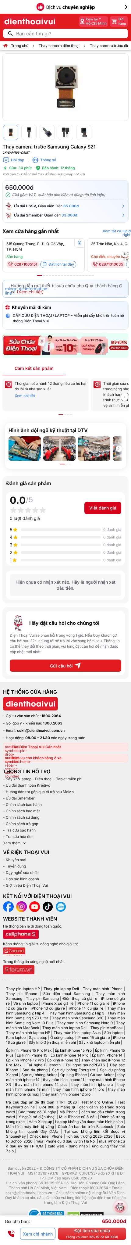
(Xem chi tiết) (30, 291)
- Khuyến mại (14, 859)
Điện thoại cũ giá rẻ (79, 998)
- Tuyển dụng (14, 866)
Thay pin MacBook (106, 1027)
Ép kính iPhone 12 (62, 1060)
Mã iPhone (68, 1112)
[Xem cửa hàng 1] (39, 275)
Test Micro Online (97, 1102)
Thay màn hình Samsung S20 (78, 1018)
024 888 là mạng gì (57, 1107)
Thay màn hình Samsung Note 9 (85, 1023)
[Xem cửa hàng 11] (71, 275)
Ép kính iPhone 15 (32, 1055)
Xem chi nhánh (38, 1233)
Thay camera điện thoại (59, 45)
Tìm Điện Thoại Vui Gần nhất (36, 747)
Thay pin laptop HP (23, 988)
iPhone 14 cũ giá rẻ (86, 1008)
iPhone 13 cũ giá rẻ (48, 1008)
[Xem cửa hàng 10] (68, 275)
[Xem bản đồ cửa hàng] (79, 243)
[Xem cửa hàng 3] (47, 275)
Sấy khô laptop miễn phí (99, 1042)
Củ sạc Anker (102, 1074)
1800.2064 (51, 716)
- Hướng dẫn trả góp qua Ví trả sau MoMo (38, 791)
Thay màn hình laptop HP (28, 1032)
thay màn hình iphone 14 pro (78, 1089)
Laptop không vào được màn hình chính (89, 1121)
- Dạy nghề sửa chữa (21, 872)
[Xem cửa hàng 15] (83, 275)
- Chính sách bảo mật (21, 811)
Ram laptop (16, 1037)
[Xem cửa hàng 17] (89, 275)
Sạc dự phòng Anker (39, 1074)
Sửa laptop (113, 1032)
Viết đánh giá (102, 507)
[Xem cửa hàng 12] (74, 275)
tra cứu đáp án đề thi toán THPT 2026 (41, 1102)
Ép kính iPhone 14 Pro (69, 1055)
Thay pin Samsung (42, 998)
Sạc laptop (38, 1037)
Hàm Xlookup (40, 1121)
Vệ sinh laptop (25, 1003)
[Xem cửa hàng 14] (80, 275)
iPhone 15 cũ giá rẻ (93, 1037)
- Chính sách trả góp (20, 823)
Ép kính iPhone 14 (107, 1055)
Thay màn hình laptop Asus (77, 1032)
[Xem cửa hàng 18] (92, 275)
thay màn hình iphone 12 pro (66, 1094)
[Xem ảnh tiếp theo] (118, 448)
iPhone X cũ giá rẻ (57, 1003)
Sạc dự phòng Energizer (73, 1070)
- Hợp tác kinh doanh (21, 879)
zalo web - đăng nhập (68, 1146)
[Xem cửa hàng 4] (50, 275)
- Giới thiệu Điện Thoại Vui (25, 885)
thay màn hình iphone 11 (63, 1079)
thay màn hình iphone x (92, 1084)
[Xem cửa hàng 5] (53, 275)
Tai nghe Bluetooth (44, 1065)
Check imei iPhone (46, 1136)
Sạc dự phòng (35, 1070)
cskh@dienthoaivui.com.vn (41, 730)
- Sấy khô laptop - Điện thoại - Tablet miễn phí (42, 779)
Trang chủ (19, 45)
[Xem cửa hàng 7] (59, 275)
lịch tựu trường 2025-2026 (89, 1136)
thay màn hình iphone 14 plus (41, 1084)
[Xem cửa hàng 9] (65, 275)
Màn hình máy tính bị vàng (30, 1126)
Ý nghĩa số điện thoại (37, 1116)
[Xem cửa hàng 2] (44, 275)
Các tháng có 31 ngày (37, 1112)
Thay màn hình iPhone (102, 988)
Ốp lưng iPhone (73, 1074)
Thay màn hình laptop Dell (64, 1027)
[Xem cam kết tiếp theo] (124, 397)
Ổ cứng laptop (62, 1037)
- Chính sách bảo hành (22, 804)
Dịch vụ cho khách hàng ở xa (37, 758)
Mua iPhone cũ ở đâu (78, 1116)
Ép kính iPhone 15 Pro (73, 1050)
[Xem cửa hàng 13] (77, 275)
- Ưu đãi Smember (19, 798)
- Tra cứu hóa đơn (18, 836)
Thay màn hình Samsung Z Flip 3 (76, 1013)
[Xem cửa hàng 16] (86, 275)
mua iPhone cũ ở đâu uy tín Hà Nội (66, 1141)
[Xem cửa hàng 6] (56, 275)
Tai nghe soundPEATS (85, 1065)
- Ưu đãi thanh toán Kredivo (26, 785)
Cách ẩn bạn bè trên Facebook (85, 1126)
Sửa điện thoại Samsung (66, 993)
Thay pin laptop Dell (61, 988)
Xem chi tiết (25, 395)
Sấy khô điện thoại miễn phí (52, 1042)
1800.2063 (52, 723)
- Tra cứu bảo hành (19, 830)
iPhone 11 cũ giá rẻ (93, 1003)
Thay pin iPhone (21, 993)
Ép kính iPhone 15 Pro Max (29, 1050)
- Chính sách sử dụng (21, 817)
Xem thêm (12, 843)
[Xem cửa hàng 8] (62, 275)
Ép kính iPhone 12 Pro (25, 1060)
